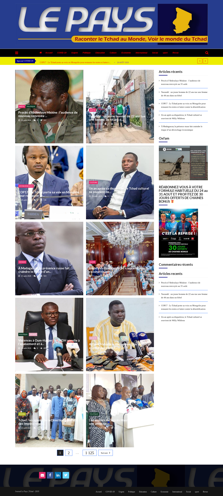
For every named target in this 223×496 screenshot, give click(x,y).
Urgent (74, 53)
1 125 (89, 453)
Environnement (26, 186)
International (141, 53)
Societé (33, 334)
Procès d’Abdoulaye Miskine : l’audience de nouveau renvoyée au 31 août (180, 82)
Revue (176, 53)
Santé (92, 262)
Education (100, 53)
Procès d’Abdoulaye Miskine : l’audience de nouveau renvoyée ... (48, 114)
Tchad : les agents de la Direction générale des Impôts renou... (47, 421)
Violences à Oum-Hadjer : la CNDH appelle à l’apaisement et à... (49, 342)
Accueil (48, 53)
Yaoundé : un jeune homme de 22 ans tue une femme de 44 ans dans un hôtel (184, 94)
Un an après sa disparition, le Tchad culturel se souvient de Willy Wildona (72, 62)
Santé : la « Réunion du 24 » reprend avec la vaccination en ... (118, 269)
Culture (113, 53)
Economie (126, 53)
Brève (21, 106)
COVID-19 (61, 53)
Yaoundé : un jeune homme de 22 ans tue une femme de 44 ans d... (117, 117)
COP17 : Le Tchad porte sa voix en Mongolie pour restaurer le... (48, 193)
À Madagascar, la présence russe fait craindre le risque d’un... (44, 269)
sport (165, 53)
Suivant (104, 453)
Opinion (22, 262)
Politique (87, 53)
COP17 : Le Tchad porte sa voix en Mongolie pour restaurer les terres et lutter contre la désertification (183, 105)
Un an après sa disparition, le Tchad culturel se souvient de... (119, 190)
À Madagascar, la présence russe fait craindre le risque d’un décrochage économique (181, 128)
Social (155, 53)
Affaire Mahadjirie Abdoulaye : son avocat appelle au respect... (118, 345)
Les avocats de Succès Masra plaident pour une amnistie (119, 421)
